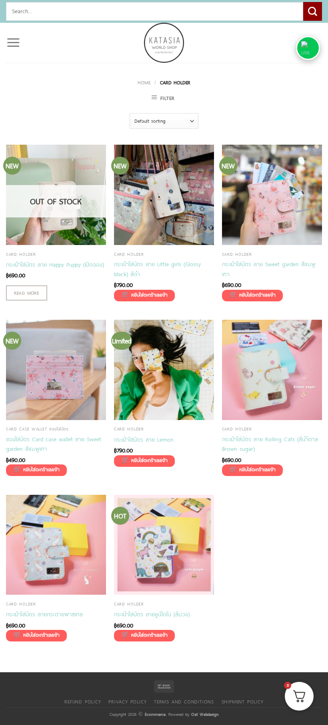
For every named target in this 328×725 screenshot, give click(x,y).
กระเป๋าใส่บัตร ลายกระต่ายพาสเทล (44, 614)
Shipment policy (243, 701)
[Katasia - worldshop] (164, 43)
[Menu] (13, 43)
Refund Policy (82, 701)
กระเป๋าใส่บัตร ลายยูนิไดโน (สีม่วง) (152, 614)
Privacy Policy (127, 701)
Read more (26, 292)
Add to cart (144, 295)
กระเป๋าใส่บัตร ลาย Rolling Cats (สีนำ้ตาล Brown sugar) (270, 444)
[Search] (312, 11)
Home (144, 82)
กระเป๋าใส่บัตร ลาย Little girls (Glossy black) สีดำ (157, 269)
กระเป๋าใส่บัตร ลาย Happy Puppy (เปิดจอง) (55, 264)
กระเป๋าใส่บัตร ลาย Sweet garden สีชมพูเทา (269, 269)
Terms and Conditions (184, 701)
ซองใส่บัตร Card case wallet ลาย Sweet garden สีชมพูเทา (53, 444)
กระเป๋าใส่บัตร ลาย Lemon (144, 439)
